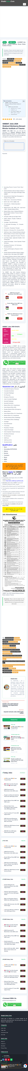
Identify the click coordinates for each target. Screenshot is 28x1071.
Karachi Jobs (5, 645)
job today (5, 641)
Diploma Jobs (12, 62)
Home (4, 42)
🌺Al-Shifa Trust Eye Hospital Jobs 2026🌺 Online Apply (17, 738)
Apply (19, 297)
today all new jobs (7, 670)
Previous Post (10, 704)
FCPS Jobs (22, 64)
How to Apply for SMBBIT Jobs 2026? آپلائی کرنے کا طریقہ (16, 112)
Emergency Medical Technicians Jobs (10, 64)
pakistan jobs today (7, 653)
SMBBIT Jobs (12, 42)
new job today (6, 651)
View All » (23, 840)
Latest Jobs (12, 645)
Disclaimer (3, 1045)
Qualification (7, 445)
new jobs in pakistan (15, 651)
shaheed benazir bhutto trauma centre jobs (12, 655)
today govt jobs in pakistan (18, 670)
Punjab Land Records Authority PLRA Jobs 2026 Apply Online (17, 760)
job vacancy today (13, 641)
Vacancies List (8, 387)
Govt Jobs (17, 637)
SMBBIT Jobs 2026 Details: (13, 106)
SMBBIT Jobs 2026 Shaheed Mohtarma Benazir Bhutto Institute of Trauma (13, 104)
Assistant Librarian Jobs (8, 60)
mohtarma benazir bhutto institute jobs (11, 649)
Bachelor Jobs (17, 60)
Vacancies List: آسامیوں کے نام (16, 108)
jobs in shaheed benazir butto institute (11, 643)
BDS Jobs (5, 62)
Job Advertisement (14, 114)
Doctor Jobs (18, 62)
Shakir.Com (7, 1)
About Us (3, 1041)
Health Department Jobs (8, 639)
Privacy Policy (4, 1048)
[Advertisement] (14, 22)
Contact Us (3, 1043)
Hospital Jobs (17, 639)
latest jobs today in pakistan (9, 647)
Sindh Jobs (5, 668)
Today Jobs (15, 672)
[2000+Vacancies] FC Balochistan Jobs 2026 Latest (16, 749)
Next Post (14, 711)
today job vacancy (7, 672)
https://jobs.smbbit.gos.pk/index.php (14, 480)
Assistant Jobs (18, 58)
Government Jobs (6, 66)
